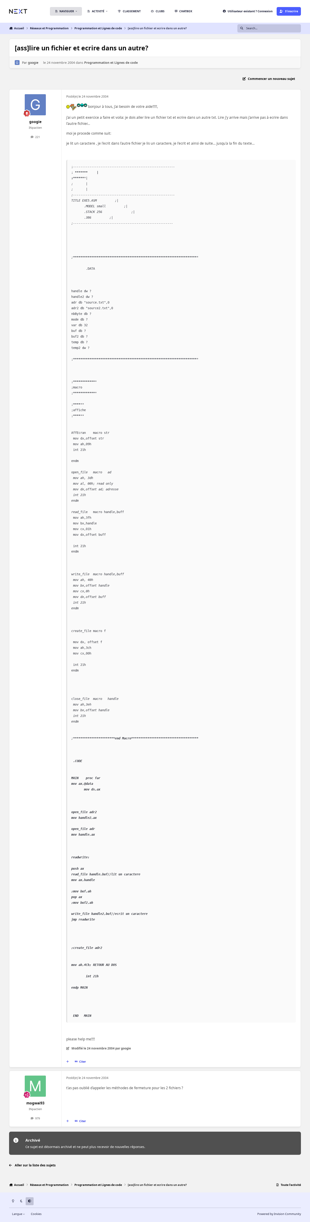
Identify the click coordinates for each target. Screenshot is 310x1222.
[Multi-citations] (67, 1061)
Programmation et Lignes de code (111, 62)
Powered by (279, 1214)
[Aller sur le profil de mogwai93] (35, 1086)
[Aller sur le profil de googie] (17, 62)
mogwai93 (35, 1103)
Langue (17, 1214)
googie (33, 62)
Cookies (36, 1214)
